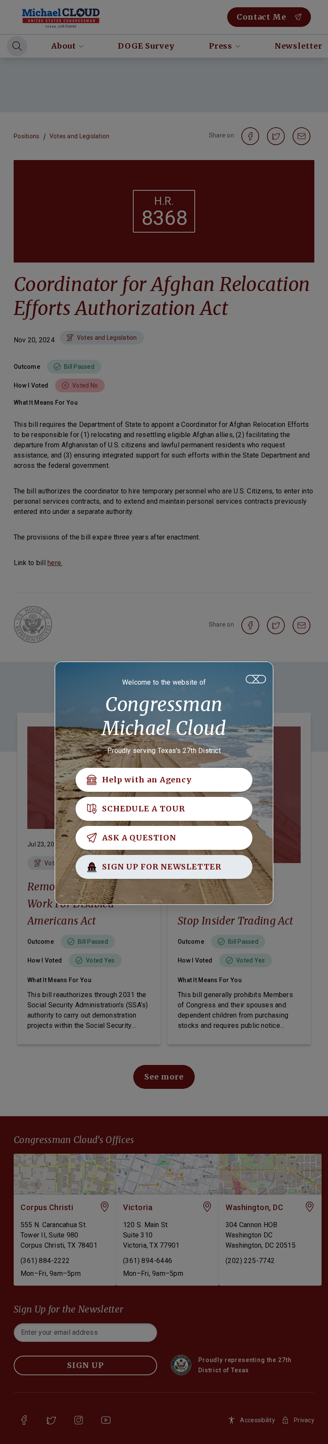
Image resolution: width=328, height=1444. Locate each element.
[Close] (256, 679)
